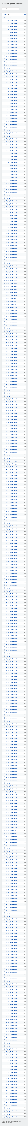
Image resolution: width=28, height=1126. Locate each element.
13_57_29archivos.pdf (11, 552)
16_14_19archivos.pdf (11, 706)
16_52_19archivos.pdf (11, 747)
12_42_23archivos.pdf (11, 446)
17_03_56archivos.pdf (11, 765)
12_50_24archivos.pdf (11, 458)
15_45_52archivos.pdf (11, 679)
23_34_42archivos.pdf (11, 1102)
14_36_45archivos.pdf (11, 594)
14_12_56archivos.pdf (11, 564)
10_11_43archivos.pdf (11, 248)
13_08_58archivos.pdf (11, 484)
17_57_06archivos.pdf (11, 827)
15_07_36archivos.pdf (11, 635)
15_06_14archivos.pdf (11, 632)
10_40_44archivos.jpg (11, 298)
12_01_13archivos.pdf (11, 404)
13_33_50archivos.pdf (11, 520)
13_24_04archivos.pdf (11, 511)
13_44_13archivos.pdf (11, 537)
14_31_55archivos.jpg (11, 585)
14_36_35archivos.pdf (11, 591)
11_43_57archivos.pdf (11, 387)
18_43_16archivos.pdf (11, 886)
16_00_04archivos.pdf (11, 691)
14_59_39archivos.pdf (11, 620)
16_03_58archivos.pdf (11, 697)
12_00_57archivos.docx (11, 402)
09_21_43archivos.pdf (11, 177)
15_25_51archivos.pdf (11, 659)
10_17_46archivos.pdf (11, 260)
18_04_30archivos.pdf (11, 848)
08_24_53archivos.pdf (11, 118)
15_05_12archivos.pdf (11, 626)
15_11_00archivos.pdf (11, 641)
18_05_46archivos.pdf (11, 851)
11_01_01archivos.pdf (11, 336)
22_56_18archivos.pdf (11, 1075)
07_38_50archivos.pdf (11, 74)
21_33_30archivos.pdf (11, 1001)
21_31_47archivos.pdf (11, 998)
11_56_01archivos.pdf (11, 399)
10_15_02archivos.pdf (11, 254)
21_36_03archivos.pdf (11, 1007)
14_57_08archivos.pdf (11, 617)
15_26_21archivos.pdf (11, 662)
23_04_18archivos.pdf (11, 1081)
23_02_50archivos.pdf (11, 1078)
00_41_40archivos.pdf (11, 23)
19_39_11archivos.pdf (11, 951)
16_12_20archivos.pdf (11, 703)
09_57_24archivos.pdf (11, 224)
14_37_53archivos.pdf (11, 596)
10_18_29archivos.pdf (11, 263)
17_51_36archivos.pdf (11, 815)
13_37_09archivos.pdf (11, 526)
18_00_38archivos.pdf (11, 839)
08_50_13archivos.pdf (11, 142)
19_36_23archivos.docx (11, 939)
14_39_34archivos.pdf (11, 600)
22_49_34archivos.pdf (11, 1060)
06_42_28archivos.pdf (11, 35)
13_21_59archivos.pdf (11, 502)
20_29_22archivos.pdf (11, 972)
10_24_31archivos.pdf (11, 271)
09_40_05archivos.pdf (11, 198)
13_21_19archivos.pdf (11, 499)
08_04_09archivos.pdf (11, 91)
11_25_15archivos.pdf (11, 360)
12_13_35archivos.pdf (11, 425)
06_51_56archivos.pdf (11, 44)
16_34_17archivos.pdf (11, 732)
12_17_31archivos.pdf (11, 428)
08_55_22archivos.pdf (11, 159)
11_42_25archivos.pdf (11, 381)
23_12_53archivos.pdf (11, 1087)
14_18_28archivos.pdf (11, 567)
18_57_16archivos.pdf (11, 907)
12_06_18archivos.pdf (11, 422)
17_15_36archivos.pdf (11, 783)
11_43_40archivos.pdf (11, 384)
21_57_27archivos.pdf (11, 1031)
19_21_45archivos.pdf (11, 927)
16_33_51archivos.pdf (11, 729)
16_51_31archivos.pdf (11, 744)
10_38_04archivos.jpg (11, 289)
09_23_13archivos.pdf (11, 183)
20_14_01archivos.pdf (11, 969)
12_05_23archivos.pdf (11, 419)
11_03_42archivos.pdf (11, 342)
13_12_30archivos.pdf (11, 490)
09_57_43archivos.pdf (11, 227)
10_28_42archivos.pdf (11, 274)
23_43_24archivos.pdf (11, 1111)
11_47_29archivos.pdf (11, 390)
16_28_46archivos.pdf (11, 724)
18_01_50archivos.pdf (11, 842)
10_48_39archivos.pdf (11, 313)
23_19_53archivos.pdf (11, 1090)
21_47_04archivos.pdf (11, 1019)
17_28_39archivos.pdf (11, 794)
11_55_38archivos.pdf (11, 396)
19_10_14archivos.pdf (11, 919)
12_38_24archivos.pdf (11, 440)
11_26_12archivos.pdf (11, 363)
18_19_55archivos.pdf (11, 856)
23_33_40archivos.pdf (11, 1099)
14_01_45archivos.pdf (11, 561)
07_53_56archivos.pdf (11, 82)
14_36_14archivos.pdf (11, 588)
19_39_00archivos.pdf (11, 948)
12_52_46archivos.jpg (11, 464)
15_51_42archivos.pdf (11, 682)
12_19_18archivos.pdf (11, 431)
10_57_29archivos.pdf (11, 334)
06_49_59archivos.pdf (11, 41)
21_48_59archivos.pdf (11, 1022)
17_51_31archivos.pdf (11, 812)
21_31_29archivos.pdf (11, 995)
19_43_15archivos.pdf (11, 954)
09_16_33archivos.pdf (11, 171)
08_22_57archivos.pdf (11, 115)
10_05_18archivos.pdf (11, 242)
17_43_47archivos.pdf (11, 806)
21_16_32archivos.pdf (11, 989)
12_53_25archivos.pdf (11, 469)
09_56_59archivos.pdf (11, 221)
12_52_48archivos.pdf (11, 467)
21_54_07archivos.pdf (11, 1028)
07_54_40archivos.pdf (11, 85)
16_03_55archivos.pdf (11, 694)
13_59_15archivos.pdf (11, 555)
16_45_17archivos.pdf (11, 735)
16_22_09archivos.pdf (11, 721)
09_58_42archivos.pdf (11, 230)
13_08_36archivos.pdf (11, 481)
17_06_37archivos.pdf (11, 768)
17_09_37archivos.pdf (11, 774)
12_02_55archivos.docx (11, 410)
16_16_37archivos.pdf (11, 715)
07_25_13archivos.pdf (11, 71)
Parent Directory (10, 17)
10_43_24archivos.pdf (11, 307)
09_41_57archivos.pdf (11, 204)
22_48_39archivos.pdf (11, 1057)
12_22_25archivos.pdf (11, 434)
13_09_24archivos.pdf (11, 487)
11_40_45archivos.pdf (11, 378)
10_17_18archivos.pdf (11, 257)
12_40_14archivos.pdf (11, 443)
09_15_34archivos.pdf (11, 168)
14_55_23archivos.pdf (11, 614)
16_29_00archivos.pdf (11, 727)
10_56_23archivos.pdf (11, 331)
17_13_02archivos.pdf (11, 780)
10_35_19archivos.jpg (11, 283)
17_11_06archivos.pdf (11, 777)
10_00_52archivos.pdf (11, 236)
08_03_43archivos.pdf (11, 88)
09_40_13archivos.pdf (11, 201)
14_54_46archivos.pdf (11, 611)
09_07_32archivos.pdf (11, 162)
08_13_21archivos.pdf (11, 100)
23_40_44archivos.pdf (11, 1105)
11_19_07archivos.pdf (11, 354)
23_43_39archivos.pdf (11, 1114)
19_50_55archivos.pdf (11, 960)
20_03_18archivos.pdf (11, 966)
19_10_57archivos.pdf (11, 922)
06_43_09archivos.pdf (11, 38)
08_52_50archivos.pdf (11, 156)
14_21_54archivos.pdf (11, 570)
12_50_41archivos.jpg (11, 461)
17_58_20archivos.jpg (11, 830)
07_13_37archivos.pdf (11, 65)
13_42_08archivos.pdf (11, 534)
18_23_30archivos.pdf (11, 862)
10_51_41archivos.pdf (11, 316)
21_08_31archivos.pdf (11, 984)
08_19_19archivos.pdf (11, 112)
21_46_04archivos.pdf (11, 1016)
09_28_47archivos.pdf (11, 186)
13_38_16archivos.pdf (11, 529)
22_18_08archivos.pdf (11, 1040)
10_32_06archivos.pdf (11, 277)
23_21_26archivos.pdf (11, 1093)
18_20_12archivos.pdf (11, 860)
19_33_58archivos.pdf (11, 936)
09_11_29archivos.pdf (11, 165)
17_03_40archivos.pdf (11, 762)
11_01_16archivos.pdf (11, 339)
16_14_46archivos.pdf (11, 709)
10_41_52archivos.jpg (11, 301)
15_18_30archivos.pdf (11, 653)
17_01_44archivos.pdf (11, 756)
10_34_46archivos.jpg (11, 280)
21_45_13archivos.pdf (11, 1010)
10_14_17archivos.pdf (11, 251)
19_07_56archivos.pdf (11, 916)
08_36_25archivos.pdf (11, 124)
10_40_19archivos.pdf (11, 292)
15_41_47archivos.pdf (11, 673)
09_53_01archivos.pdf (11, 212)
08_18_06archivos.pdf (11, 109)
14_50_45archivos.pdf (11, 605)
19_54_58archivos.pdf (11, 963)
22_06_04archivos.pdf (11, 1037)
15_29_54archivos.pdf (11, 670)
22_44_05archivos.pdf (11, 1052)
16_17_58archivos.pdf (11, 718)
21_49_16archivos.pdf (11, 1025)
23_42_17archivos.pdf (11, 1108)
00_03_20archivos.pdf (11, 20)
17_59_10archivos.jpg (11, 833)
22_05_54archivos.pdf (11, 1034)
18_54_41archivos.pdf (11, 901)
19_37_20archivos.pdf (11, 945)
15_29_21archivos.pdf (11, 667)
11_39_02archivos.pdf (11, 375)
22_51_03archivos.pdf (11, 1066)
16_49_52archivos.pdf (11, 741)
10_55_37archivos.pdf (11, 328)
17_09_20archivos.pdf (11, 771)
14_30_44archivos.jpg (11, 582)
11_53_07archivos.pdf (11, 393)
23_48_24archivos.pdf (11, 1117)
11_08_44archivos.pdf (11, 345)
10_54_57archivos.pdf (11, 325)
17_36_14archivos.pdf (11, 800)
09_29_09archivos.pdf (11, 189)
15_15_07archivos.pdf (11, 644)
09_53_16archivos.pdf (11, 215)
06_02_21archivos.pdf (11, 29)
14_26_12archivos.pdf (11, 576)
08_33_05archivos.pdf (11, 121)
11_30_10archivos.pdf (11, 366)
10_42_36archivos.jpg (11, 304)
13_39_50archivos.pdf (11, 532)
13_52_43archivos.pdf (11, 546)
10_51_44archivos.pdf (11, 319)
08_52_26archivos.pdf (11, 150)
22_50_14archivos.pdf (11, 1063)
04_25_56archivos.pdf (11, 26)
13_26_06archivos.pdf (11, 514)
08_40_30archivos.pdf (11, 133)
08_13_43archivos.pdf (11, 103)
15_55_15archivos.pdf (11, 685)
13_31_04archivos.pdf (11, 517)
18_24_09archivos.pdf (11, 868)
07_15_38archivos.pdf (11, 68)
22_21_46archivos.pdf (11, 1043)
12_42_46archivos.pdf (11, 449)
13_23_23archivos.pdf (11, 508)
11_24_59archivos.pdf (11, 357)
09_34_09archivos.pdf (11, 195)
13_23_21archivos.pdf (11, 505)
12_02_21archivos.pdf (11, 407)
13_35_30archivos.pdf (11, 523)
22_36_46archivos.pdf (11, 1046)
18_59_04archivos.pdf (11, 910)
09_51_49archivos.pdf (11, 209)
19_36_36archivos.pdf (11, 942)
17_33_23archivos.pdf (11, 797)
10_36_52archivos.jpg (11, 286)
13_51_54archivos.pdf (11, 543)
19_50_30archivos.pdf (11, 957)
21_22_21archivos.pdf (11, 992)
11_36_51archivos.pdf (11, 372)
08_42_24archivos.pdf (11, 136)
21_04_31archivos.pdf (11, 981)
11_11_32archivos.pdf (11, 348)
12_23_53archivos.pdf (11, 437)
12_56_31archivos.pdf (11, 478)
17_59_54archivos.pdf (11, 836)
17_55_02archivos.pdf (11, 824)
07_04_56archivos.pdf (11, 53)
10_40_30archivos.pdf (11, 295)
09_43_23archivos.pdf (11, 207)
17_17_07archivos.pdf (11, 786)
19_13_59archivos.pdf (11, 924)
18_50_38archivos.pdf (11, 895)
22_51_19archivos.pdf (11, 1069)
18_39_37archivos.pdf (11, 880)
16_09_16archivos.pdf (11, 700)
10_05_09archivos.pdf (11, 239)
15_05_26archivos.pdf (11, 629)
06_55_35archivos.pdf (11, 47)
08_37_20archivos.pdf (11, 127)
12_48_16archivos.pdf (11, 452)
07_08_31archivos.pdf (11, 62)
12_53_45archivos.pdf (11, 472)
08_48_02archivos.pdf (11, 139)
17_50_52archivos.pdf (11, 809)
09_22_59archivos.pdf (11, 180)
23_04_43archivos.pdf (11, 1084)
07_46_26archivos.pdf (11, 76)
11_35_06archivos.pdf (11, 369)
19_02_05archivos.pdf (11, 913)
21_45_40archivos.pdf (11, 1013)
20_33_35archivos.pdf (11, 975)
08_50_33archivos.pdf (11, 144)
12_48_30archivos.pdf (11, 455)
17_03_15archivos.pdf (11, 759)
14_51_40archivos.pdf (11, 608)
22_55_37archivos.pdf (11, 1072)
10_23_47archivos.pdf (11, 269)
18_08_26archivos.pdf (11, 854)
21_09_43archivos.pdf (11, 987)
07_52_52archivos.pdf (11, 79)
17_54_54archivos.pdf (11, 821)
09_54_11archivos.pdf (11, 218)
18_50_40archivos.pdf (11, 898)
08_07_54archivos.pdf (11, 97)
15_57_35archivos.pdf (11, 688)
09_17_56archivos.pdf (11, 174)
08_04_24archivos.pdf (11, 94)
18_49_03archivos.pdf (11, 892)
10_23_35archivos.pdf (11, 266)
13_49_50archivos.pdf (11, 540)
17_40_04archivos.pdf (11, 803)
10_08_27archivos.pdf (11, 245)
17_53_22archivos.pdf (11, 818)
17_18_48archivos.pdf (11, 789)
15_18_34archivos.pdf (11, 656)
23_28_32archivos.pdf (11, 1096)
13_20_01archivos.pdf (11, 496)
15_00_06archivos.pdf (11, 623)
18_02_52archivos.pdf (11, 845)
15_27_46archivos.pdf (11, 664)
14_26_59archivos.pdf (11, 579)
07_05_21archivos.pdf (11, 56)
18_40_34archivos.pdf (11, 883)
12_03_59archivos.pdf (11, 416)
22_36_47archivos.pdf (11, 1049)
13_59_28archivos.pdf (11, 558)
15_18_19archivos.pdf (11, 650)
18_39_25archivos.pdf (11, 877)
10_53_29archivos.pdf (11, 322)
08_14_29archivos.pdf (11, 106)
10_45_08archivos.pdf (11, 310)
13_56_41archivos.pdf (11, 549)
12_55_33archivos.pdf (11, 475)
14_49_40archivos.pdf (11, 602)
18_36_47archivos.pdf (11, 871)
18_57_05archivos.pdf (11, 904)
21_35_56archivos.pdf (11, 1004)
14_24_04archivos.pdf (11, 573)
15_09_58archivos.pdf (11, 638)
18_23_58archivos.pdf (11, 865)
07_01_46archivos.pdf (11, 50)
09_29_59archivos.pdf (11, 192)
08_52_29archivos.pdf (11, 153)
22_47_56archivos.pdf (11, 1054)
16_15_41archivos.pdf (11, 712)
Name (5, 14)
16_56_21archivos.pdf (11, 753)
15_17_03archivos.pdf (11, 647)
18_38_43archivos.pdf (11, 874)
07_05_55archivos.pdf (11, 59)
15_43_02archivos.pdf (11, 676)
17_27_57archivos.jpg (11, 792)
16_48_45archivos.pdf (11, 738)
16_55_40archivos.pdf (11, 750)
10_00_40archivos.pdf (11, 233)
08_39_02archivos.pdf (11, 130)
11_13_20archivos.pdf (11, 351)
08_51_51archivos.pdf (11, 147)
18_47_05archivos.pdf (11, 889)
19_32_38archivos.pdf (11, 933)
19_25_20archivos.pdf (11, 930)
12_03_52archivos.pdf (11, 413)
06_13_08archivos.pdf (11, 32)
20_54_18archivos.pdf (11, 978)
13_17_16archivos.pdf (11, 493)
